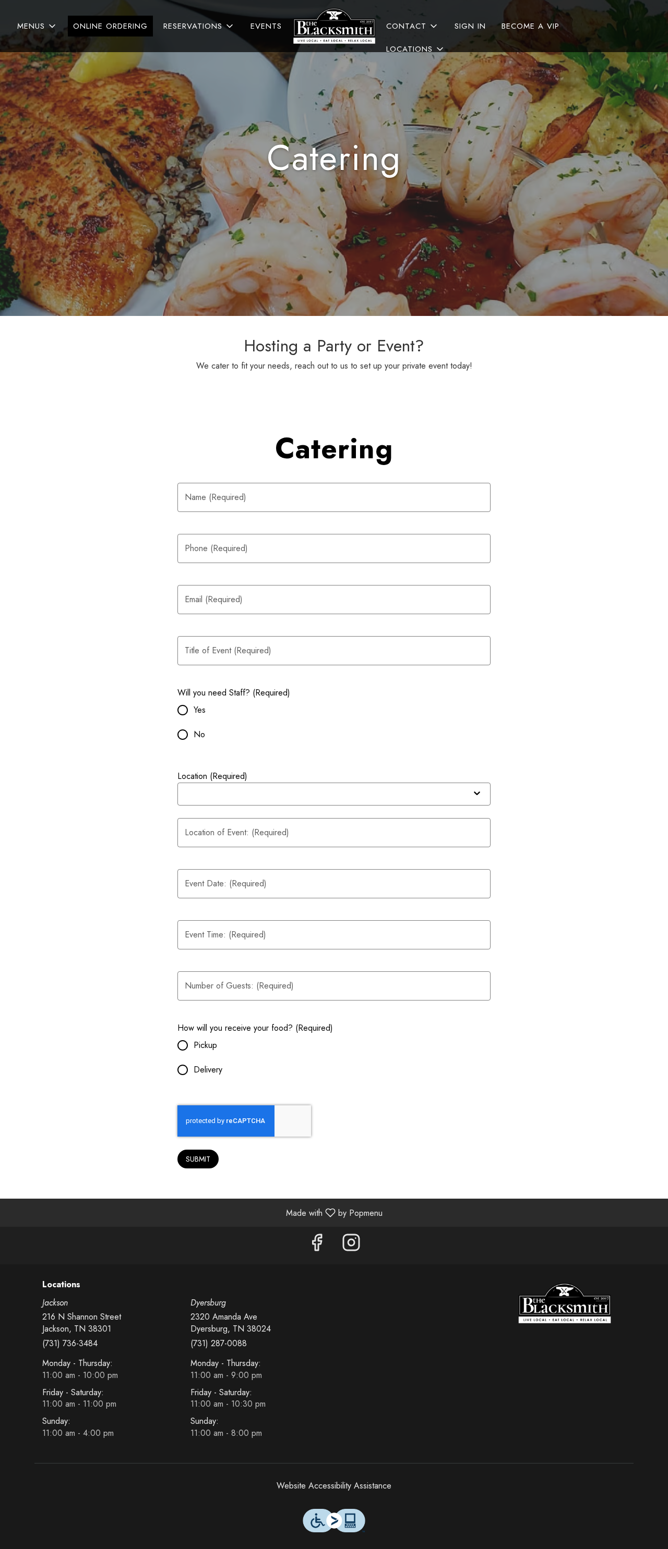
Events (266, 26)
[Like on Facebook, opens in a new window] (316, 1245)
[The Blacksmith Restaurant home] (334, 26)
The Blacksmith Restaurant (564, 1303)
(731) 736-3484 (70, 1343)
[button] (37, 26)
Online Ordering (110, 26)
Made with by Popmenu (195, 1212)
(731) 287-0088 (218, 1343)
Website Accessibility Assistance (334, 1486)
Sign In (470, 26)
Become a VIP (530, 26)
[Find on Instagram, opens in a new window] (351, 1245)
